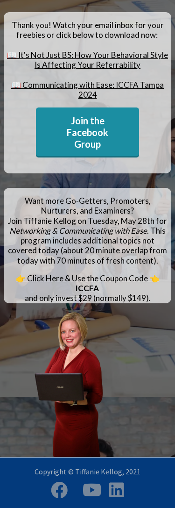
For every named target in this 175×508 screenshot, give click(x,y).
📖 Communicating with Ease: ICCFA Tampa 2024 (87, 90)
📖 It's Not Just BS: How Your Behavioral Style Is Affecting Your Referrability (87, 60)
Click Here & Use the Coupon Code (87, 278)
